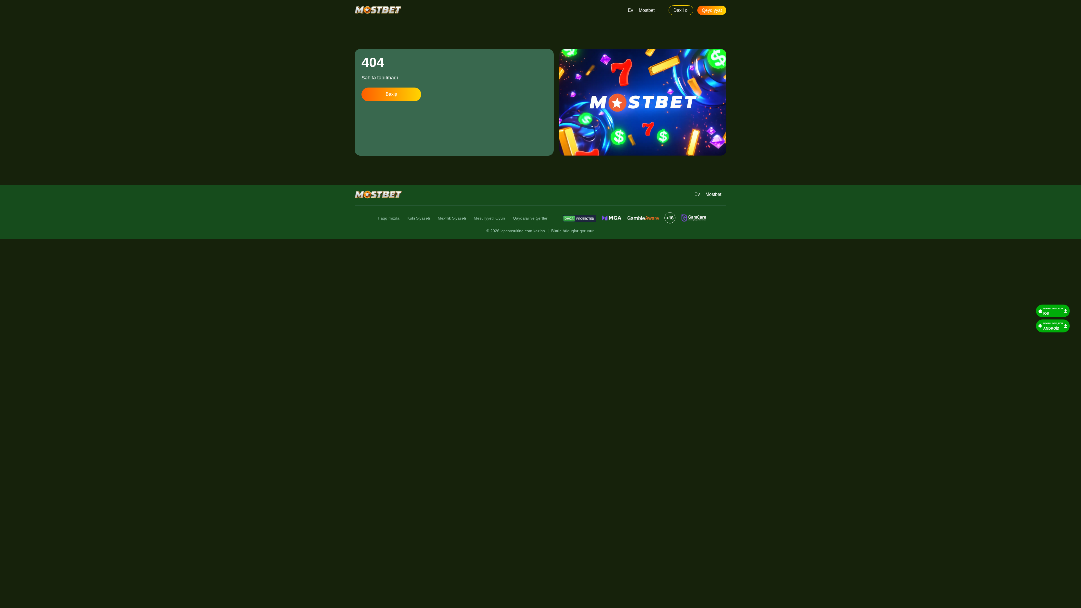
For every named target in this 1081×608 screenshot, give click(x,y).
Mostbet (647, 10)
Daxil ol (681, 10)
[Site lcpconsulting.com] (378, 10)
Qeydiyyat (712, 10)
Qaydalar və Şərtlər (530, 218)
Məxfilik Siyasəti (452, 218)
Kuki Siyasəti (418, 218)
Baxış (391, 94)
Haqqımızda (388, 218)
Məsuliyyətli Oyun (489, 218)
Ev (630, 10)
